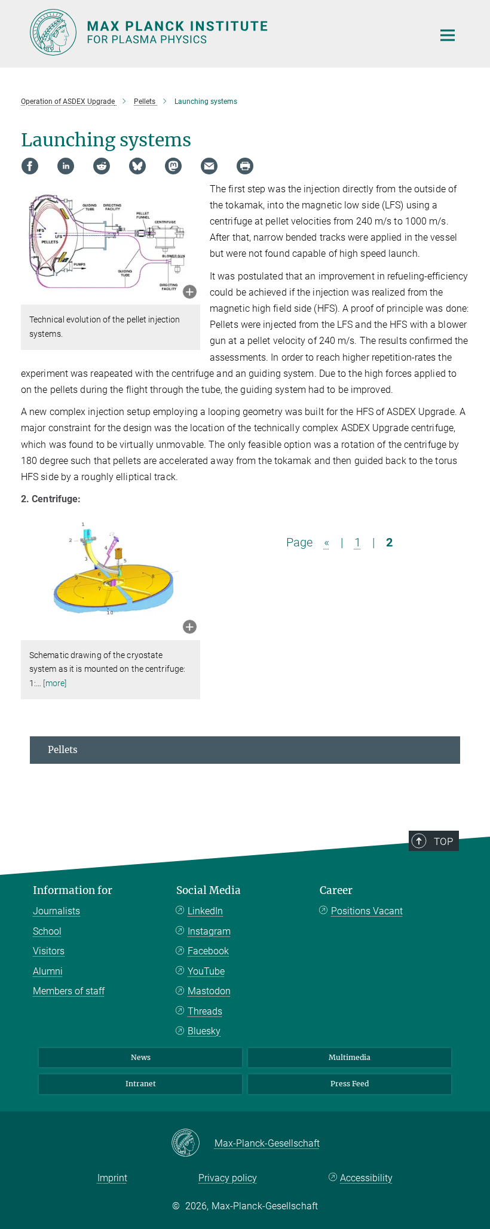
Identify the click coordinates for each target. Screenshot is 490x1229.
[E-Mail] (209, 166)
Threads (205, 1011)
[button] (189, 293)
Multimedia (349, 1057)
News (141, 1057)
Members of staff (69, 991)
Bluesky (204, 1031)
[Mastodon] (173, 166)
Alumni (48, 971)
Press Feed (349, 1083)
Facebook (208, 951)
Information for (72, 890)
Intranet (140, 1083)
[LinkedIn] (66, 166)
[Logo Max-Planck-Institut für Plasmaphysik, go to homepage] (224, 32)
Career (336, 890)
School (47, 931)
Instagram (209, 931)
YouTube (206, 971)
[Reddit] (102, 166)
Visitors (49, 951)
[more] (54, 683)
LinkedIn (205, 911)
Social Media (208, 890)
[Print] (245, 166)
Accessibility (366, 1178)
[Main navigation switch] (448, 35)
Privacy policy (227, 1178)
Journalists (56, 911)
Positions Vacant (367, 911)
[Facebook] (30, 166)
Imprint (112, 1178)
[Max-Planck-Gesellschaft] (193, 1143)
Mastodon (209, 991)
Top (443, 841)
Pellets (63, 749)
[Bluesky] (137, 166)
